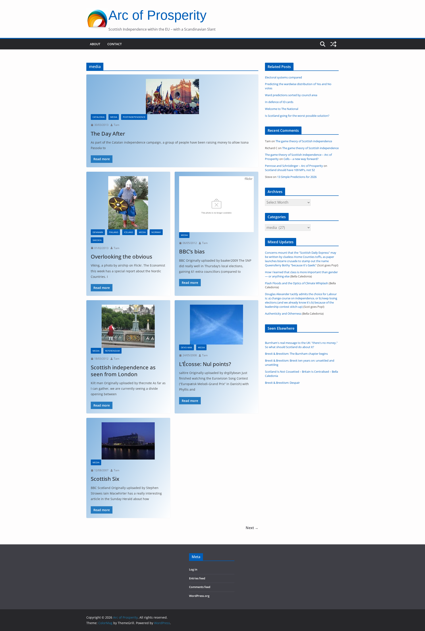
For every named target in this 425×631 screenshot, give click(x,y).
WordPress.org (199, 596)
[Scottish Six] (128, 441)
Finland (113, 232)
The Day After (108, 133)
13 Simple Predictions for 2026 (297, 177)
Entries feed (197, 578)
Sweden (97, 240)
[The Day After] (172, 96)
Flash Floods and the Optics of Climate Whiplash (296, 283)
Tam (116, 125)
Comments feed (199, 587)
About (95, 44)
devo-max (186, 347)
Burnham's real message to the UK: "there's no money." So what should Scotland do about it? (301, 345)
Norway (156, 232)
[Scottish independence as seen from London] (128, 326)
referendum (112, 350)
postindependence (134, 117)
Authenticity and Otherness (283, 314)
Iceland (128, 232)
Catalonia (98, 117)
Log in (193, 569)
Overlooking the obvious (121, 256)
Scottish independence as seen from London (123, 371)
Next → (252, 527)
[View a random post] (333, 44)
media (113, 117)
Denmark (98, 232)
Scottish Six (105, 478)
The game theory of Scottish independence (304, 141)
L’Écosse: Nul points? (205, 364)
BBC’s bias (192, 251)
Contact (114, 44)
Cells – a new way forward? (301, 159)
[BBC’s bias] (216, 204)
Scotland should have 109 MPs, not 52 (290, 170)
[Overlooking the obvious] (128, 202)
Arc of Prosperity (157, 15)
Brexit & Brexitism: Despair (282, 383)
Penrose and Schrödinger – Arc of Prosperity (294, 166)
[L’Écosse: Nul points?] (216, 325)
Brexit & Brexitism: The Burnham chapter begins (296, 354)
